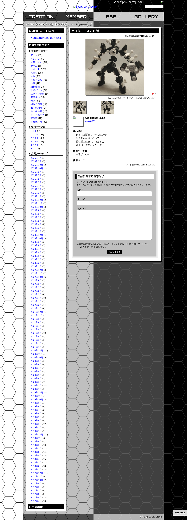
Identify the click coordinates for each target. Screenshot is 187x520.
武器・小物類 (38, 94)
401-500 (35, 145)
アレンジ (35, 58)
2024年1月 (36, 231)
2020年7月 (36, 368)
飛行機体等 (36, 122)
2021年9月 (36, 319)
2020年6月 (36, 371)
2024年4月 (36, 224)
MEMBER (76, 16)
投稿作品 (54, 24)
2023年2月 (36, 263)
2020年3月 (36, 382)
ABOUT (117, 2)
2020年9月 (36, 361)
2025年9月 (36, 172)
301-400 (35, 141)
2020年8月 (36, 364)
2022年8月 (36, 284)
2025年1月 (36, 196)
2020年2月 (36, 385)
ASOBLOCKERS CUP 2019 (46, 38)
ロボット (35, 69)
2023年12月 (37, 235)
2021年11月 (37, 315)
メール (81, 199)
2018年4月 (36, 459)
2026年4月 (36, 158)
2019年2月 (36, 427)
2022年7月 (36, 287)
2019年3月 (36, 424)
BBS (111, 16)
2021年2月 (36, 343)
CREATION (40, 16)
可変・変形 (36, 79)
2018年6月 (36, 452)
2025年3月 (36, 189)
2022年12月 (37, 270)
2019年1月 (36, 431)
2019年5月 (36, 417)
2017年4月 (36, 501)
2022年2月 (36, 305)
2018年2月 (36, 466)
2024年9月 (36, 210)
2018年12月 (37, 434)
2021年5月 (36, 333)
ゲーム (34, 65)
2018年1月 (36, 469)
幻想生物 (35, 86)
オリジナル (36, 62)
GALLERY (146, 16)
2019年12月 (37, 392)
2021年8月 (36, 322)
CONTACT (129, 2)
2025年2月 (36, 193)
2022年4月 (36, 298)
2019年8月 (36, 406)
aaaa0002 (90, 121)
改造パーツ (36, 90)
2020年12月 (37, 350)
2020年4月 (36, 378)
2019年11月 (37, 396)
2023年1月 (36, 266)
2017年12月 (37, 473)
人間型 (64, 24)
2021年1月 (36, 347)
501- (33, 148)
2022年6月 (36, 291)
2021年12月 (37, 312)
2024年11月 (37, 203)
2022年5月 (36, 294)
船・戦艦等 (36, 108)
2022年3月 (36, 301)
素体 (33, 101)
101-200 (35, 134)
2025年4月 (36, 186)
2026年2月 (36, 161)
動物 (33, 76)
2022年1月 (36, 308)
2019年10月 (37, 399)
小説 (33, 83)
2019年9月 (36, 403)
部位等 (34, 118)
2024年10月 (37, 207)
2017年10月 (37, 480)
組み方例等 (36, 104)
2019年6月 (36, 413)
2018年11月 (37, 438)
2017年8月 (36, 487)
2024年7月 (36, 217)
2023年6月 (36, 252)
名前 (80, 189)
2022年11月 (37, 273)
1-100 (34, 131)
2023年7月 (36, 249)
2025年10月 (37, 168)
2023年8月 (36, 245)
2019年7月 (36, 410)
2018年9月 (36, 441)
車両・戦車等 (38, 115)
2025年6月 (36, 179)
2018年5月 (36, 455)
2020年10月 (37, 357)
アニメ (34, 55)
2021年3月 (36, 340)
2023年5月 (36, 256)
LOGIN (140, 2)
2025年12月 (37, 165)
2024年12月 (37, 200)
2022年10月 (37, 277)
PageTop (180, 513)
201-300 (35, 138)
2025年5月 (36, 182)
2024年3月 (36, 228)
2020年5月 (36, 375)
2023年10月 (37, 238)
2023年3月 (36, 259)
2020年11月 (37, 354)
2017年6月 (36, 494)
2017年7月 (36, 490)
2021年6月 (36, 329)
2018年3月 (36, 462)
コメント (81, 208)
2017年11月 (37, 476)
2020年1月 (36, 389)
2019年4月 (36, 420)
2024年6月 (36, 221)
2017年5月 (36, 497)
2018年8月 (36, 445)
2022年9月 (36, 280)
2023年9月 (36, 242)
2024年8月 (36, 214)
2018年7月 (36, 448)
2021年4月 (36, 336)
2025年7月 (36, 175)
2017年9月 (36, 483)
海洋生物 (35, 97)
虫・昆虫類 (36, 111)
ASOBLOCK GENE (36, 24)
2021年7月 (36, 326)
